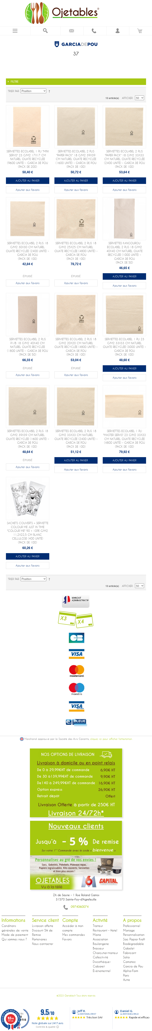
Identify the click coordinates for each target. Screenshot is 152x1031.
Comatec (129, 961)
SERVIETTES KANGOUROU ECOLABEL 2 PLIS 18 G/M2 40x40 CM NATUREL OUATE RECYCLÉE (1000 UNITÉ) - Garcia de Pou (124, 252)
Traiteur (98, 925)
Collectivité (100, 957)
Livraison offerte (42, 925)
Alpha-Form (130, 971)
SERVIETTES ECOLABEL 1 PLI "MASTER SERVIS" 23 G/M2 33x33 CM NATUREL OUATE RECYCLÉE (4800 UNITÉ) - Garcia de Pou (124, 438)
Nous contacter (42, 943)
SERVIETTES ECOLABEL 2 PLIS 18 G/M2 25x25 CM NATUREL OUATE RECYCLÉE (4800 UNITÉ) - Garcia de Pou (76, 250)
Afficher (127, 98)
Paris (126, 975)
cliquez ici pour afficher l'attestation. (111, 738)
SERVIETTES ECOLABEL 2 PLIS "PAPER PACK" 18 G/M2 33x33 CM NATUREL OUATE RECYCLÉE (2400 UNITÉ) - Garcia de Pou (124, 159)
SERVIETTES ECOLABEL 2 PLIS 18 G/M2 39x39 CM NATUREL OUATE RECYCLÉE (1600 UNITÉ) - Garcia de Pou (27, 438)
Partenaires (39, 939)
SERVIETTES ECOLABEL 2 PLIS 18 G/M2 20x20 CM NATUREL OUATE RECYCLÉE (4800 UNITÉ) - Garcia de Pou (76, 346)
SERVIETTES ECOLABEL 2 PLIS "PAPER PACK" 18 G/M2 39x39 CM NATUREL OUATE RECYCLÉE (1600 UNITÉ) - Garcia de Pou (76, 159)
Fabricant (129, 953)
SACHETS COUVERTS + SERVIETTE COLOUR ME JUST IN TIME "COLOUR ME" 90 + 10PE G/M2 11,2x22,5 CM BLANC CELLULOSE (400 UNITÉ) (27, 532)
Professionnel (131, 925)
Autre (126, 979)
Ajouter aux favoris (27, 189)
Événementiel (101, 971)
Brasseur (98, 948)
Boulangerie (101, 943)
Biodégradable (133, 943)
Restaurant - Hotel (105, 930)
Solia (126, 957)
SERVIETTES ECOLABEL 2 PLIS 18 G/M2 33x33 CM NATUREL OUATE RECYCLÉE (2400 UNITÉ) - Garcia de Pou (76, 438)
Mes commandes (73, 934)
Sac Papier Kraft (134, 939)
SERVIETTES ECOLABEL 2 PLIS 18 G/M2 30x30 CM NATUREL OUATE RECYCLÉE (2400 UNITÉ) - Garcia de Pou (27, 250)
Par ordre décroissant (50, 91)
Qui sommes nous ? (14, 939)
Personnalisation (133, 934)
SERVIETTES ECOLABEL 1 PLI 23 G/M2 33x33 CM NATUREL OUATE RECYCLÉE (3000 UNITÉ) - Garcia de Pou (124, 346)
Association (100, 939)
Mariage (129, 930)
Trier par (13, 91)
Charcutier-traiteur (105, 953)
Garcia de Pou (133, 966)
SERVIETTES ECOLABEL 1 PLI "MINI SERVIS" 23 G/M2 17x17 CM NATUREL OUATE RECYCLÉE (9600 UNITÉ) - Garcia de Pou (28, 159)
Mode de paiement (15, 934)
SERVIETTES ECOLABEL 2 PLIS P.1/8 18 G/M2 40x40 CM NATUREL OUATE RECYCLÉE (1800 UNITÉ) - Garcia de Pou (27, 346)
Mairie (97, 934)
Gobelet (128, 948)
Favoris (67, 939)
